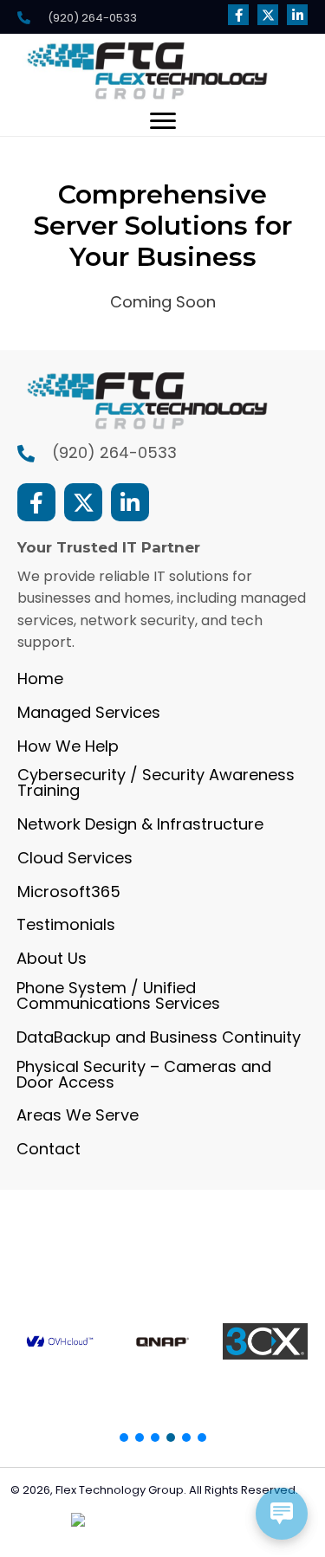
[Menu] (163, 121)
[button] (238, 14)
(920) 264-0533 (114, 452)
